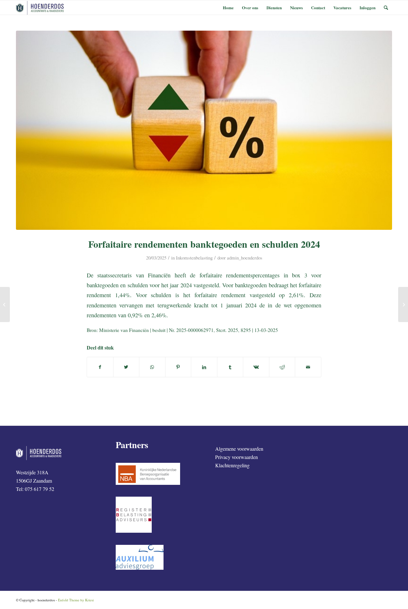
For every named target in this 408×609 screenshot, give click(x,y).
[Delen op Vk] (256, 367)
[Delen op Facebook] (100, 367)
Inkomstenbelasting (194, 257)
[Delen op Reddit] (282, 367)
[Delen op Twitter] (126, 367)
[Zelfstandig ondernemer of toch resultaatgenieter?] (5, 304)
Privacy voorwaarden (236, 457)
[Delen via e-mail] (308, 367)
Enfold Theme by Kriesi (76, 600)
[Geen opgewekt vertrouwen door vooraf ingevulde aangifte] (403, 304)
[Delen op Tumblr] (230, 367)
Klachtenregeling (232, 465)
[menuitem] (228, 7)
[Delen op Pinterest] (178, 367)
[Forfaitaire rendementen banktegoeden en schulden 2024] (204, 130)
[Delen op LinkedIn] (204, 367)
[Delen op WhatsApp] (152, 367)
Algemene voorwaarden (239, 448)
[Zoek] (386, 7)
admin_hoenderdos (244, 257)
